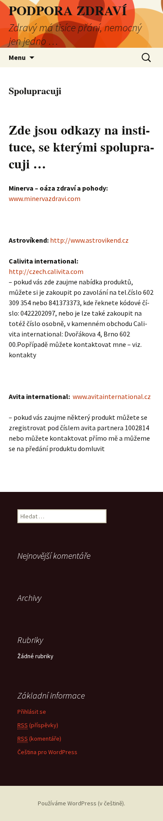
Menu (17, 57)
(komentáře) (39, 738)
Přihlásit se (31, 711)
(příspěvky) (37, 725)
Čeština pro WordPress (47, 752)
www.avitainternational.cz (111, 396)
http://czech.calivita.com (46, 271)
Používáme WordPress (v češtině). (81, 803)
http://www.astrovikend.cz (89, 240)
